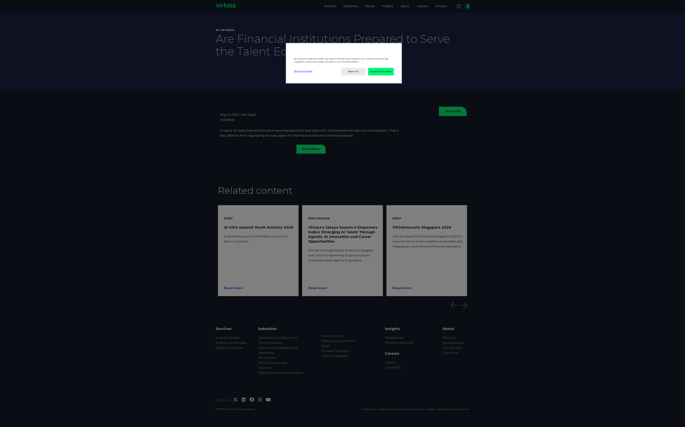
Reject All (353, 71)
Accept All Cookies (381, 71)
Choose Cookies (303, 71)
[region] (344, 63)
